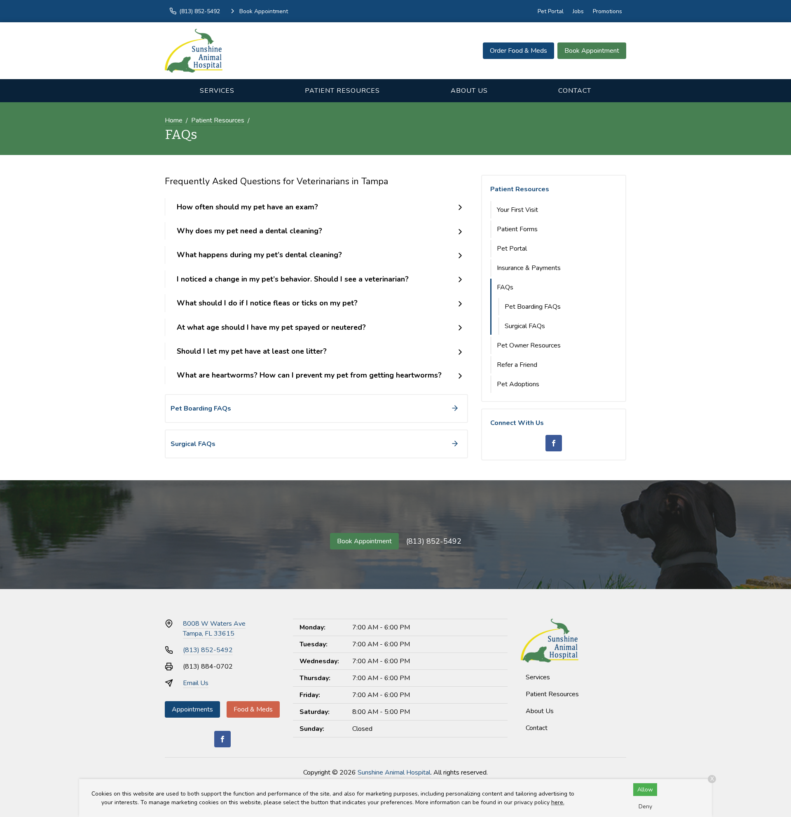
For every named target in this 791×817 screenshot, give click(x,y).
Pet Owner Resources (529, 345)
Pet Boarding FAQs (533, 306)
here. (557, 802)
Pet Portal (551, 11)
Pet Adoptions (518, 384)
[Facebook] (553, 443)
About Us (469, 90)
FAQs (505, 287)
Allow (645, 790)
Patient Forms (517, 229)
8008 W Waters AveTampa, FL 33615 (214, 628)
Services (217, 90)
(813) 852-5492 (433, 541)
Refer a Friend (517, 364)
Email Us (195, 683)
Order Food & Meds (518, 50)
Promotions (607, 11)
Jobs (578, 11)
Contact (574, 90)
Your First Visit (517, 209)
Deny (645, 806)
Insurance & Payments (529, 267)
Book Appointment (591, 50)
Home (174, 120)
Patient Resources (342, 90)
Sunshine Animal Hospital (394, 772)
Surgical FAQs (525, 326)
